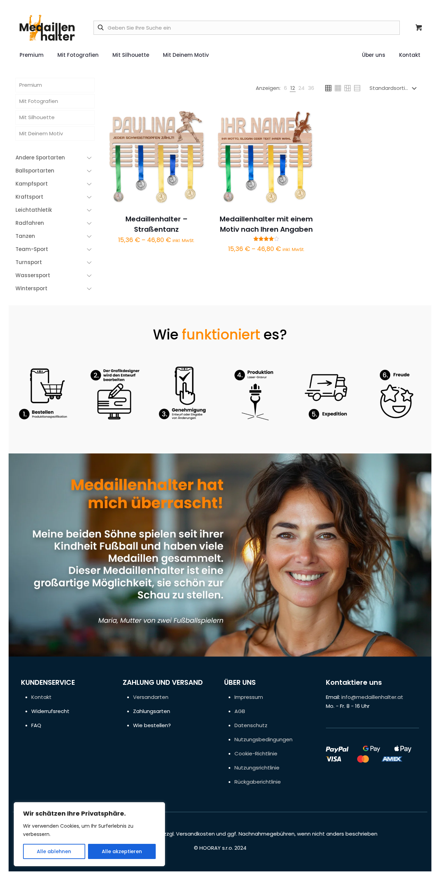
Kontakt (41, 697)
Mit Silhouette (37, 117)
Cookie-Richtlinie (255, 753)
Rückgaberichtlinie (257, 781)
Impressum (248, 697)
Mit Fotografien (38, 101)
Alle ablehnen (54, 851)
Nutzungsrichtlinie (256, 767)
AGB (239, 711)
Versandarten (150, 697)
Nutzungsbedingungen (263, 739)
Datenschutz (250, 725)
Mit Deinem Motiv (41, 133)
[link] (285, 88)
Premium (30, 84)
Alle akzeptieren (122, 851)
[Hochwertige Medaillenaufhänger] (47, 27)
